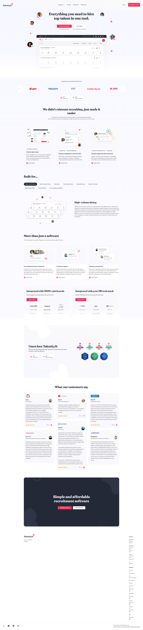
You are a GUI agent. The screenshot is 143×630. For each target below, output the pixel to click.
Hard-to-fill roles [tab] (93, 184)
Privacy (119, 626)
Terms (115, 626)
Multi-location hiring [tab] (45, 184)
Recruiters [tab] (57, 184)
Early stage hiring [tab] (29, 188)
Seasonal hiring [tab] (81, 184)
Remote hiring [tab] (42, 188)
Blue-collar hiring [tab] (68, 184)
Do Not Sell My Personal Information (131, 626)
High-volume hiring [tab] (30, 184)
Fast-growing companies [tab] (56, 188)
